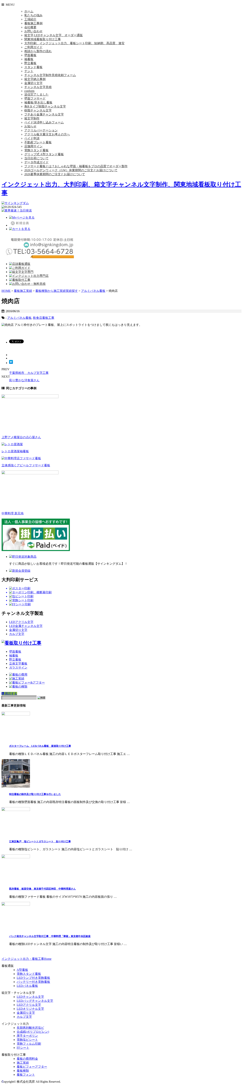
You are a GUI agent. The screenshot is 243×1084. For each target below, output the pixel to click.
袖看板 (28, 59)
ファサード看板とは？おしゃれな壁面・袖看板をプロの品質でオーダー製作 (76, 166)
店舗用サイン (33, 146)
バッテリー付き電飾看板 (33, 981)
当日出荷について (36, 158)
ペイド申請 (31, 138)
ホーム (28, 11)
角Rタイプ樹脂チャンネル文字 (45, 106)
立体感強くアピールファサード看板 (26, 465)
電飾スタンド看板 (36, 150)
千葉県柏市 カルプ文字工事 (29, 372)
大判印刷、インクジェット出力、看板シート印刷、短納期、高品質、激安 (74, 43)
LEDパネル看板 (27, 985)
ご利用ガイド (33, 47)
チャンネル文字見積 (38, 87)
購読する (10, 693)
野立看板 (30, 63)
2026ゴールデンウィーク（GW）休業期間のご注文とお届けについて (71, 170)
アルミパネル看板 (19, 317)
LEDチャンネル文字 (30, 996)
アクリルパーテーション (41, 130)
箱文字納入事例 (35, 79)
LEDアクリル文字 (21, 622)
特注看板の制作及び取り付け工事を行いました (35, 794)
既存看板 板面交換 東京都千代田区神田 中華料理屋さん (42, 888)
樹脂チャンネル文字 (38, 110)
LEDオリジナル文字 (30, 1008)
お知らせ (30, 126)
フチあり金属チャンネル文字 (44, 114)
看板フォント (26, 1074)
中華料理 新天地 (13, 513)
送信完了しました (36, 94)
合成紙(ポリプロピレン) (33, 1031)
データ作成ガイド (36, 162)
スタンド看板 (33, 67)
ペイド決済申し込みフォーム (44, 122)
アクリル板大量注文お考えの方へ (47, 134)
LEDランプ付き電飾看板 (33, 977)
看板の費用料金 (27, 1058)
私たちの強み (33, 15)
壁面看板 (30, 55)
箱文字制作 (31, 118)
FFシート (23, 1047)
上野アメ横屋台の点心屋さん (21, 437)
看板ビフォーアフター (32, 1066)
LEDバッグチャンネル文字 (35, 1000)
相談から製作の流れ (38, 51)
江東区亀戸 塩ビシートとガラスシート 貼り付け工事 (40, 841)
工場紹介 (30, 19)
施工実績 (23, 1062)
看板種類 (23, 1070)
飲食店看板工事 (43, 317)
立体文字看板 (18, 663)
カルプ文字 (16, 634)
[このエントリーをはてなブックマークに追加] (11, 362)
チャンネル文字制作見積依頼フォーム (50, 75)
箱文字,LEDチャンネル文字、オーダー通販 (53, 35)
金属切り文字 (33, 83)
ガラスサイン (18, 667)
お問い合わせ (33, 31)
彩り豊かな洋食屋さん (24, 380)
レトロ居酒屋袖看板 (15, 451)
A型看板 (22, 969)
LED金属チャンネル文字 (26, 626)
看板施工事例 (33, 23)
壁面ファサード (35, 98)
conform (29, 90)
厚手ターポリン (27, 1035)
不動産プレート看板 (38, 142)
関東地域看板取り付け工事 (42, 39)
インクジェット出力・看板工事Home (26, 958)
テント (28, 71)
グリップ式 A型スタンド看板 (44, 154)
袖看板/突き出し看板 (38, 102)
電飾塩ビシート (27, 1039)
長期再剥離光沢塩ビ (30, 1027)
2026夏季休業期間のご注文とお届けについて (54, 174)
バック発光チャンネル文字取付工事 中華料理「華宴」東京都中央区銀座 (50, 936)
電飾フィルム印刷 (29, 1043)
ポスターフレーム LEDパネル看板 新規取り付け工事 (40, 746)
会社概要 (30, 27)
